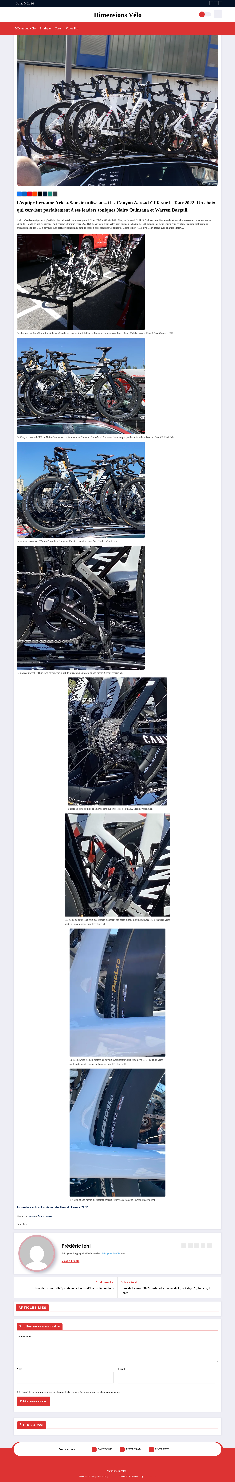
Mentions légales (116, 1470)
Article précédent (105, 1282)
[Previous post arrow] (18, 1287)
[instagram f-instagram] (216, 3)
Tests (58, 28)
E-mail (121, 1369)
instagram (133, 1449)
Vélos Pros (73, 28)
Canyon (31, 1216)
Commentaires (24, 1336)
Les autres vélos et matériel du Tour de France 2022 (52, 1207)
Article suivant (129, 1282)
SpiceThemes (150, 1476)
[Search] (218, 14)
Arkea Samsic (44, 1216)
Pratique (45, 28)
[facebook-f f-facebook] (211, 3)
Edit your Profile (111, 1253)
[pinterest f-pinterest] (220, 3)
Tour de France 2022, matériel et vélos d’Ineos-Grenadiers (74, 1288)
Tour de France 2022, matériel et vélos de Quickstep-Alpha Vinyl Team (165, 1290)
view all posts (70, 1260)
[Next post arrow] (217, 1287)
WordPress (113, 1476)
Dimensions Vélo (118, 15)
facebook (105, 1449)
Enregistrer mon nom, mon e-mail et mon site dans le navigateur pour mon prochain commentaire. (70, 1392)
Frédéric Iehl (76, 1246)
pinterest (162, 1449)
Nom (19, 1369)
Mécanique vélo (25, 28)
